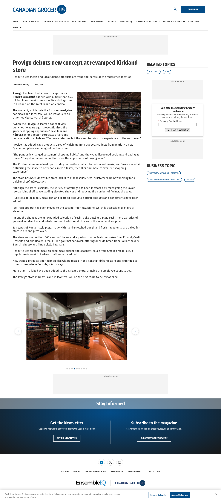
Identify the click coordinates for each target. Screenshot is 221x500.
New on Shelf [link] (79, 21)
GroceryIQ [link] (126, 21)
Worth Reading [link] (31, 21)
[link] (101, 462)
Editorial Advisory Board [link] (95, 472)
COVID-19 (189, 180)
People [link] (112, 21)
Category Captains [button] (147, 21)
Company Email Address (169, 121)
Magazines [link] (193, 21)
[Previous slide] (18, 331)
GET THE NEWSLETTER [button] (67, 438)
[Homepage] (39, 9)
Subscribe (193, 9)
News (167, 72)
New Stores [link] (97, 21)
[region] (110, 495)
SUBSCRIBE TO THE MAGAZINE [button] (154, 438)
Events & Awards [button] (172, 21)
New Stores (154, 72)
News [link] (15, 21)
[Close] (216, 494)
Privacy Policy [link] (117, 472)
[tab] (67, 368)
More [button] (15, 27)
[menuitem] (18, 22)
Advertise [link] (65, 472)
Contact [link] (77, 472)
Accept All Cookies (180, 495)
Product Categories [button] (55, 21)
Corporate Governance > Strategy (164, 173)
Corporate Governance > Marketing (164, 180)
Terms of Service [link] (134, 472)
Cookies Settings (153, 472)
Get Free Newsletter (177, 130)
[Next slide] (135, 331)
